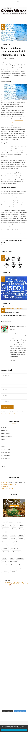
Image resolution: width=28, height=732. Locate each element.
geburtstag (4, 535)
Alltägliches (6, 312)
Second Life (4, 564)
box (15, 525)
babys (9, 525)
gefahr (4, 240)
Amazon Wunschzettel (5, 452)
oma (19, 555)
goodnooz (21, 538)
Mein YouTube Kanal (5, 449)
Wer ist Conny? (4, 427)
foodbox (16, 532)
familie (9, 532)
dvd (3, 532)
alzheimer (11, 522)
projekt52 (4, 558)
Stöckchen (13, 564)
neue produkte (5, 555)
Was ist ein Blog (4, 430)
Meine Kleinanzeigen (5, 458)
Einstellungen (14, 730)
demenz (20, 528)
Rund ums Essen (20, 558)
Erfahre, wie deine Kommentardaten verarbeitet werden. (13, 413)
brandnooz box (5, 528)
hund (11, 541)
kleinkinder (19, 545)
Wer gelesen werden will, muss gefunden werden (13, 306)
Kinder (3, 242)
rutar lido (4, 561)
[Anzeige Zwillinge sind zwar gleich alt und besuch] (14, 604)
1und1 (3, 522)
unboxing (4, 568)
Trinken (20, 564)
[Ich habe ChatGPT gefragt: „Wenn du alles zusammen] (14, 687)
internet (10, 240)
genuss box (13, 535)
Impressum (3, 439)
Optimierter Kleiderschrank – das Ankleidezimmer (14, 315)
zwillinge (13, 571)
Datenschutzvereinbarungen (6, 436)
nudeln (13, 555)
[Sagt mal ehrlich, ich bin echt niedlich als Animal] (14, 707)
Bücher (13, 528)
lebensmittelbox (14, 548)
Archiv (3, 466)
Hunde (17, 541)
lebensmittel (4, 548)
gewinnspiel (13, 538)
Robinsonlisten (4, 275)
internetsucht (18, 240)
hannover (4, 541)
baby (3, 525)
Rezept (11, 558)
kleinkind (11, 545)
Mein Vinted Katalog (5, 455)
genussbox (21, 535)
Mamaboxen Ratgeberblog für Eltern (8, 484)
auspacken (19, 522)
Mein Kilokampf (4, 486)
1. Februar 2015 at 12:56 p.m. (21, 326)
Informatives (6, 44)
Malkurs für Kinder (5, 482)
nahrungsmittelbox (16, 551)
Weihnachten (5, 571)
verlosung (19, 568)
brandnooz (22, 525)
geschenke (4, 538)
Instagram (3, 446)
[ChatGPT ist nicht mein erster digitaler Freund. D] (14, 647)
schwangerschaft (13, 561)
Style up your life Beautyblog (7, 488)
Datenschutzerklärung (5, 433)
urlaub (11, 568)
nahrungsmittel (5, 551)
